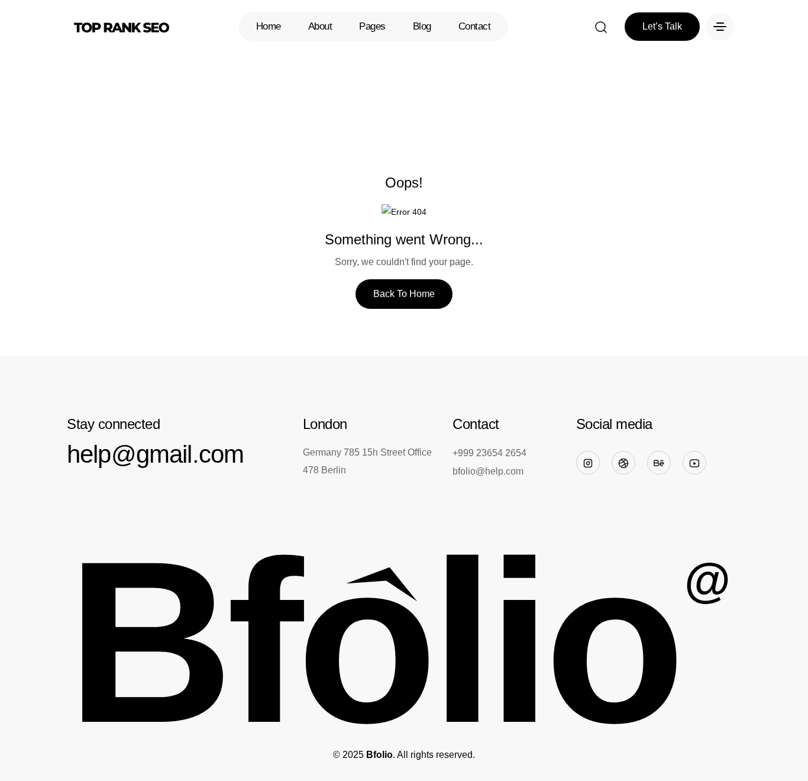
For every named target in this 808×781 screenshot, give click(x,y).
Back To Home (404, 294)
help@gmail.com (155, 454)
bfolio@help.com (488, 471)
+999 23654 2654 (489, 453)
